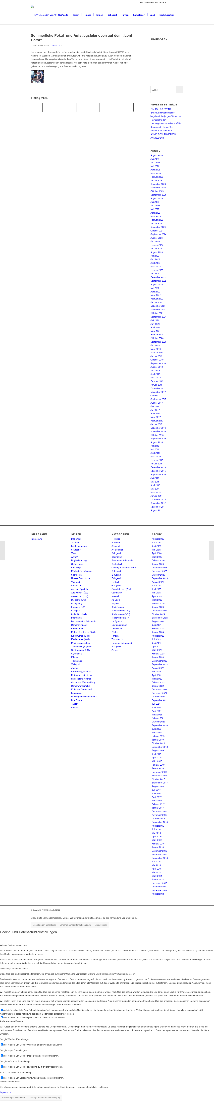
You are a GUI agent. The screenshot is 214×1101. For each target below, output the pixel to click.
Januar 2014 (156, 495)
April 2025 (155, 212)
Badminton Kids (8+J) (122, 560)
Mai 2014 (154, 488)
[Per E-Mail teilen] (127, 107)
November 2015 (158, 470)
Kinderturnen (77, 628)
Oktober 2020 (157, 338)
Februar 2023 (156, 270)
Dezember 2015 (158, 467)
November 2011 (158, 506)
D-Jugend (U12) (78, 599)
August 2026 (156, 155)
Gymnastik (76, 653)
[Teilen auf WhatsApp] (59, 107)
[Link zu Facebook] (170, 2)
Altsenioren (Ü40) (79, 596)
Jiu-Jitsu (75, 542)
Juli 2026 (154, 158)
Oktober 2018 (157, 359)
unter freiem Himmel (81, 678)
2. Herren (116, 542)
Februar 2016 (156, 460)
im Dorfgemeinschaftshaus (84, 696)
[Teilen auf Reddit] (116, 107)
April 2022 (155, 291)
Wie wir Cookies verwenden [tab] (13, 945)
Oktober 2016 (157, 435)
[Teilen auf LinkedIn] (82, 107)
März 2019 (155, 348)
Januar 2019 (156, 356)
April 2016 (155, 452)
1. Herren (116, 538)
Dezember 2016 (158, 427)
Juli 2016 (154, 445)
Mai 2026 (154, 166)
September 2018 (158, 363)
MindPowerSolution (80, 642)
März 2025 (155, 216)
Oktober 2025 (157, 191)
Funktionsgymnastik (81, 671)
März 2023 (155, 266)
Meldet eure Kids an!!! (161, 130)
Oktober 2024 (157, 230)
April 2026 (155, 169)
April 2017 (155, 413)
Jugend (115, 603)
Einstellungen (101, 924)
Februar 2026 (156, 176)
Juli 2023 (154, 255)
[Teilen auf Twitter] (48, 107)
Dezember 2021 (158, 305)
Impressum (36, 538)
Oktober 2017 (157, 395)
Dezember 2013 (158, 499)
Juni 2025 (155, 205)
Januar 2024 (156, 248)
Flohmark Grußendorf (81, 689)
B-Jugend (116, 553)
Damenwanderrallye (80, 685)
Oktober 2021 (157, 313)
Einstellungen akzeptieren (44, 924)
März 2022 (155, 295)
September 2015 (158, 474)
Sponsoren (76, 574)
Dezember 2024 (158, 226)
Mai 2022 (154, 287)
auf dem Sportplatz (80, 589)
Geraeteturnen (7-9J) (121, 589)
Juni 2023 (155, 259)
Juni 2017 (155, 409)
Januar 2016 (156, 463)
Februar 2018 (156, 381)
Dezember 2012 (158, 503)
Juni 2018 (155, 370)
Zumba (74, 667)
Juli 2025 (154, 201)
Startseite (76, 549)
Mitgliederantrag (79, 560)
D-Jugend (116, 571)
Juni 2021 (155, 323)
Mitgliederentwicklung (81, 571)
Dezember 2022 (158, 277)
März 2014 (155, 492)
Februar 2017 (156, 420)
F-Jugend (75, 610)
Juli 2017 (154, 406)
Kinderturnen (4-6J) (80, 639)
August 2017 (156, 402)
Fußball (74, 707)
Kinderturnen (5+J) (120, 617)
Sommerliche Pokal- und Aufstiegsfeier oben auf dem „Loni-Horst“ (82, 37)
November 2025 (158, 187)
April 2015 (155, 485)
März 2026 (155, 173)
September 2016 (158, 438)
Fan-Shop (76, 567)
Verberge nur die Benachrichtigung (75, 924)
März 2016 (155, 456)
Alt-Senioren (117, 549)
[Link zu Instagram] (175, 2)
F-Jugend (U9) (78, 606)
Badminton (76, 617)
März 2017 (155, 416)
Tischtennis (55, 45)
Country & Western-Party (83, 682)
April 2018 (155, 374)
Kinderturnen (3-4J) (80, 635)
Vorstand (75, 581)
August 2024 (156, 237)
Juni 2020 (155, 345)
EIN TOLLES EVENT (161, 109)
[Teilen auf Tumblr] (93, 107)
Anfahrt (74, 556)
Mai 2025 (154, 209)
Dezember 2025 (158, 184)
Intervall (115, 596)
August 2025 (156, 198)
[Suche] (180, 15)
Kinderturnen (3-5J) (121, 614)
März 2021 (155, 331)
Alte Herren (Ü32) (79, 592)
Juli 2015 (154, 477)
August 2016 (156, 442)
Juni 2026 (155, 162)
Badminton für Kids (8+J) (83, 621)
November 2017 (158, 391)
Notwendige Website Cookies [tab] (14, 968)
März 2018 (155, 377)
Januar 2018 (156, 384)
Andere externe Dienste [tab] (11, 1021)
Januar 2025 (156, 223)
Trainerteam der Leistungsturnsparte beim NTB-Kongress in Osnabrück (165, 123)
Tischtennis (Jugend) (81, 646)
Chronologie (77, 564)
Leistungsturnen (79, 545)
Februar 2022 (156, 298)
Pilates (74, 657)
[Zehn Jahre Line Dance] (2, 550)
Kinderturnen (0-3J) (121, 610)
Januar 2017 (156, 424)
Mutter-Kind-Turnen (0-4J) (83, 632)
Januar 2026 (156, 180)
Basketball (76, 538)
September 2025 (158, 194)
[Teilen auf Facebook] (36, 107)
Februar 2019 (156, 352)
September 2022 (158, 280)
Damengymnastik (79, 624)
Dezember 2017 (158, 388)
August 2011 (156, 510)
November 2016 (158, 431)
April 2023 (155, 262)
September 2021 (158, 316)
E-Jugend (116, 574)
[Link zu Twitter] (180, 2)
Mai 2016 (154, 449)
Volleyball (75, 664)
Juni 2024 (155, 241)
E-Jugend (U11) (78, 603)
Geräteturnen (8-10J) (81, 649)
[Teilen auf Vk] (105, 107)
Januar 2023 (156, 273)
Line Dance (76, 700)
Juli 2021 (154, 320)
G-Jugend (116, 585)
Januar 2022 (156, 302)
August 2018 (156, 366)
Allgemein (116, 545)
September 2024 (158, 234)
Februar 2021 (156, 334)
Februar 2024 (156, 245)
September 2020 (158, 341)
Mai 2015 (154, 481)
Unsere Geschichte (80, 578)
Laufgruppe (76, 693)
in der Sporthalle (79, 614)
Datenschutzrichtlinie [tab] (10, 1081)
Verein (74, 553)
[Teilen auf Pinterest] (71, 107)
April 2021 (155, 327)
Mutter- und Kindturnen (82, 675)
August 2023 (156, 252)
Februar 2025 (156, 219)
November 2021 (158, 309)
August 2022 (156, 284)
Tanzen (74, 703)
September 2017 (158, 399)
